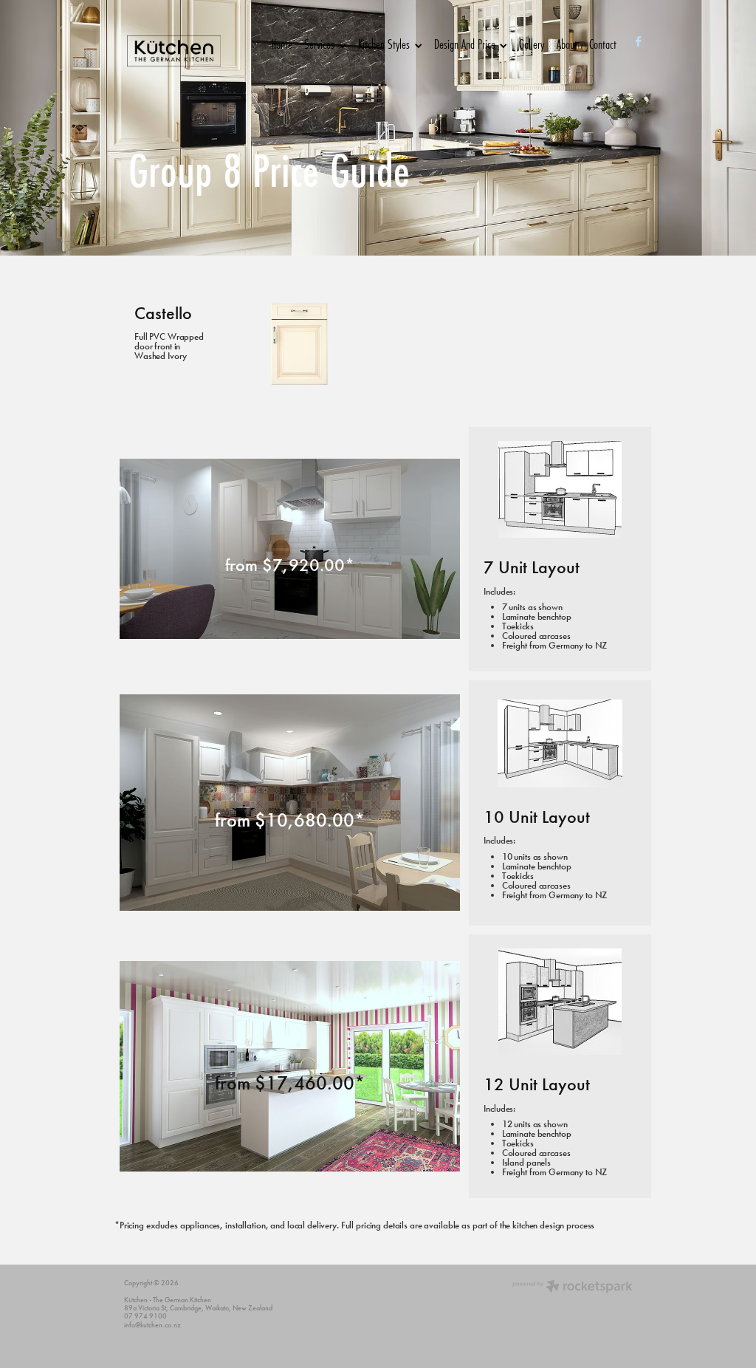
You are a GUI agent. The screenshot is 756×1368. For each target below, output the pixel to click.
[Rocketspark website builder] (572, 1287)
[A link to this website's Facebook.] (638, 42)
